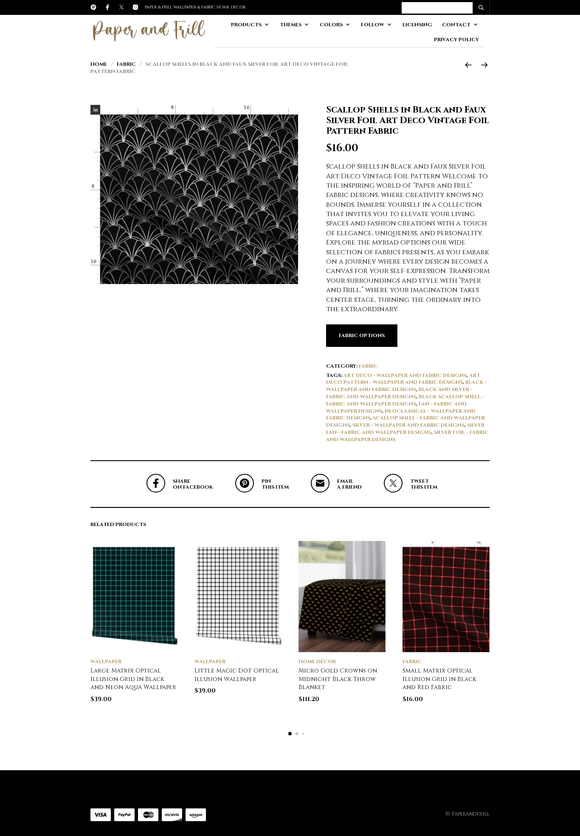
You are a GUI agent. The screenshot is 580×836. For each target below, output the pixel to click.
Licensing (417, 24)
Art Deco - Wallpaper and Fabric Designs (405, 375)
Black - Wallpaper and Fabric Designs (406, 386)
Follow (372, 24)
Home (98, 64)
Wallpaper (105, 661)
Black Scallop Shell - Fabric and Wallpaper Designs (405, 400)
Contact (456, 24)
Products (246, 24)
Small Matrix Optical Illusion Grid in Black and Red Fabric (439, 679)
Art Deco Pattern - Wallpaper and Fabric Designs (403, 379)
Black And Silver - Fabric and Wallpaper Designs (399, 393)
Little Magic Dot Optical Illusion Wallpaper (236, 675)
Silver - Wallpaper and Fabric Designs (408, 425)
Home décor (317, 661)
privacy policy (456, 39)
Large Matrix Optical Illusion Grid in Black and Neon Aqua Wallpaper (133, 679)
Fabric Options (362, 335)
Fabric (126, 64)
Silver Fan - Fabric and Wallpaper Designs (405, 429)
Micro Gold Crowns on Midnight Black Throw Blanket (337, 679)
